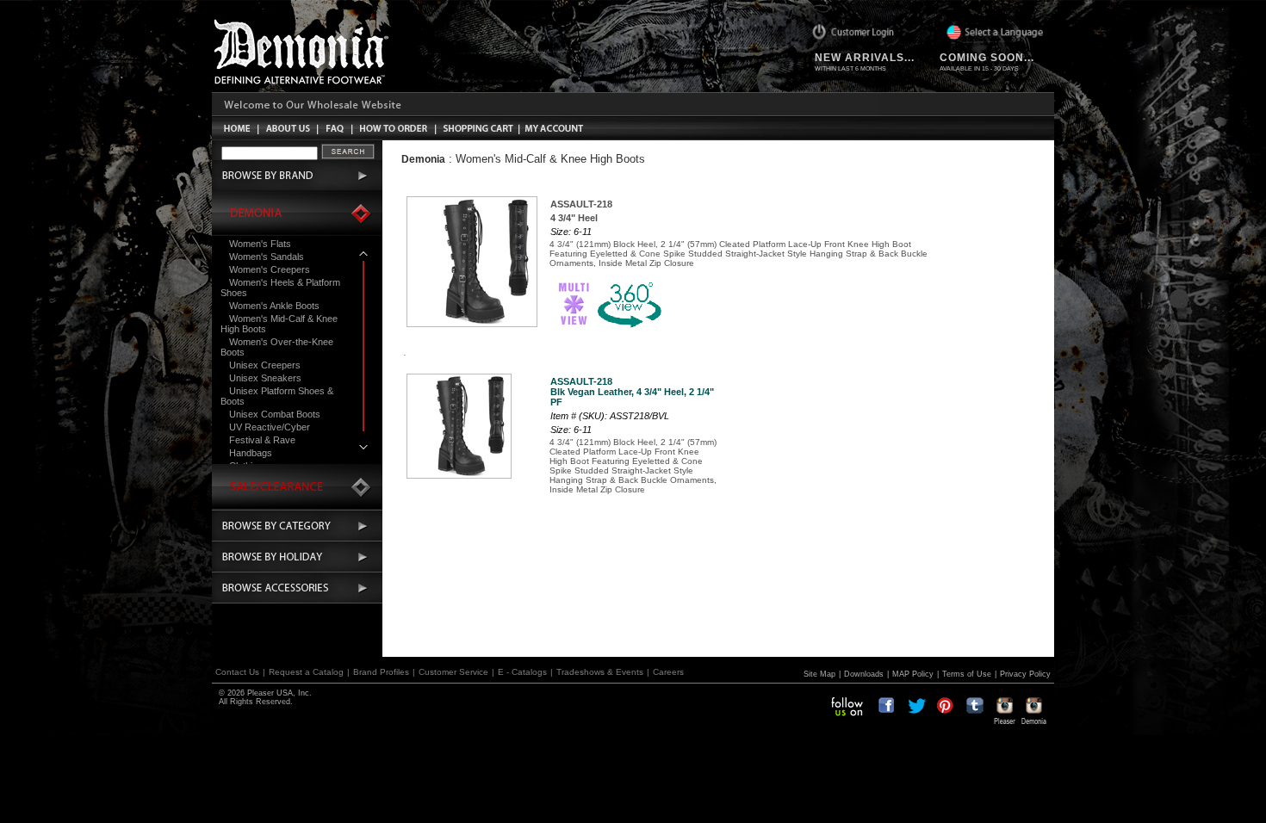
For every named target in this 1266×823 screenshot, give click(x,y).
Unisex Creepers (265, 365)
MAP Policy (913, 674)
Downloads (864, 674)
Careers (668, 672)
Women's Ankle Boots (274, 305)
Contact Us (237, 672)
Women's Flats (260, 243)
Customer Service (453, 672)
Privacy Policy (1025, 674)
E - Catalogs (522, 672)
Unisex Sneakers (265, 378)
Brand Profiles (381, 672)
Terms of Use (966, 674)
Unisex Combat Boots (274, 414)
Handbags (250, 453)
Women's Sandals (266, 256)
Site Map (819, 674)
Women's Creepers (269, 269)
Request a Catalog (306, 672)
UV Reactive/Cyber (269, 427)
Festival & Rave (262, 440)
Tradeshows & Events (599, 672)
